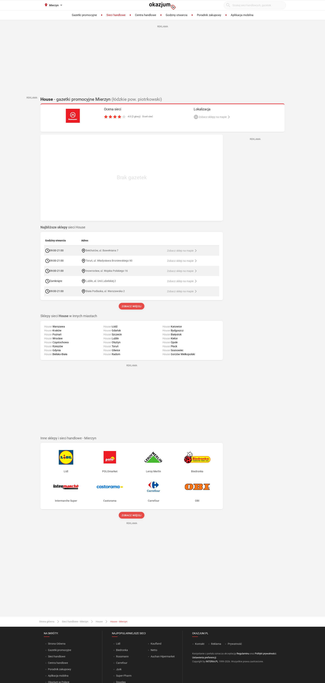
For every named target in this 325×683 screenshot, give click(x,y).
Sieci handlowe (56, 656)
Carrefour (121, 662)
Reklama (216, 643)
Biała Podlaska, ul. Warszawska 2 (105, 291)
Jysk (118, 669)
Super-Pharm (123, 675)
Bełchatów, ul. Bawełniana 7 (102, 250)
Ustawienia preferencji (204, 657)
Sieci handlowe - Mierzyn (75, 621)
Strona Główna (56, 643)
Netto (154, 650)
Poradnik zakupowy (59, 669)
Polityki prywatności (265, 653)
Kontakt (199, 643)
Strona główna (46, 621)
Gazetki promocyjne (59, 650)
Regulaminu (243, 653)
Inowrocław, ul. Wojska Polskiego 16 (107, 270)
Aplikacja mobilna (58, 675)
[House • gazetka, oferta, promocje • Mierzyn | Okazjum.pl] (73, 115)
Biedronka (122, 650)
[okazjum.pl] (162, 6)
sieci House (62, 227)
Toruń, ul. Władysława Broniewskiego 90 (109, 260)
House (99, 621)
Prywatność (235, 643)
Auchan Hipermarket (163, 656)
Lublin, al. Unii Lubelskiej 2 (101, 280)
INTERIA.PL (212, 661)
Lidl (118, 643)
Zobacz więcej (132, 306)
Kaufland (156, 643)
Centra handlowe (58, 662)
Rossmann (122, 656)
